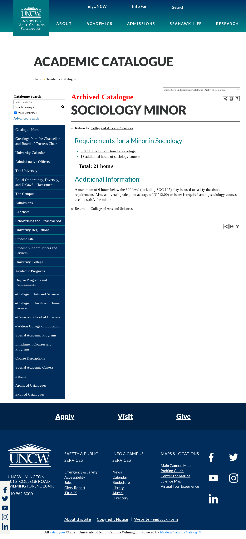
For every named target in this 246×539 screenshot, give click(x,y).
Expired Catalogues (29, 394)
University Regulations (32, 230)
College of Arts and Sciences (112, 128)
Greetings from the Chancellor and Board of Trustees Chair (37, 141)
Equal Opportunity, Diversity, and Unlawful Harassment (37, 182)
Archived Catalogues (30, 385)
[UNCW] (34, 18)
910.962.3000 (20, 493)
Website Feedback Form (156, 519)
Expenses (22, 212)
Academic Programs (30, 271)
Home (38, 79)
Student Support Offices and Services (36, 250)
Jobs (68, 482)
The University (26, 171)
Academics (99, 23)
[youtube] (216, 478)
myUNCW (97, 6)
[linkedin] (216, 498)
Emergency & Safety (81, 472)
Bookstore (121, 482)
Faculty (20, 376)
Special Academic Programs (35, 335)
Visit (125, 416)
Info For (139, 6)
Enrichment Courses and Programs (33, 346)
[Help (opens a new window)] (237, 98)
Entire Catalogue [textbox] (23, 101)
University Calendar (30, 153)
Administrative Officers (32, 162)
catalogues (57, 532)
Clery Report (74, 487)
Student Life (24, 239)
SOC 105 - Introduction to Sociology (108, 151)
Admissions (141, 23)
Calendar (119, 477)
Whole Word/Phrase (27, 112)
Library (118, 487)
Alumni (117, 493)
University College (29, 262)
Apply (64, 416)
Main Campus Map (175, 465)
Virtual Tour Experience (180, 486)
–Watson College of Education (37, 326)
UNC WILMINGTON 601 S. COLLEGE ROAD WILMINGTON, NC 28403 (31, 481)
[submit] (189, 8)
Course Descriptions (30, 358)
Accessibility (74, 477)
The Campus (24, 194)
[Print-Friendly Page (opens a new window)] (231, 98)
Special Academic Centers (34, 367)
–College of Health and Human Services (38, 305)
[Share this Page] (225, 98)
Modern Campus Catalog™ (180, 532)
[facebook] (216, 457)
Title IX (70, 493)
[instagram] (5, 517)
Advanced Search (26, 118)
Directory (120, 498)
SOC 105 (163, 190)
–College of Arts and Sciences (37, 294)
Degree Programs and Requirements (31, 282)
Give (183, 416)
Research (227, 23)
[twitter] (5, 499)
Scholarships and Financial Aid (38, 221)
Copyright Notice (112, 519)
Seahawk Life (186, 23)
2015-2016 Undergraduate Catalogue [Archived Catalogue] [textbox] (195, 89)
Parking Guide (172, 470)
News (117, 472)
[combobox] (201, 89)
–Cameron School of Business (37, 317)
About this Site (77, 519)
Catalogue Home (27, 130)
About (64, 23)
